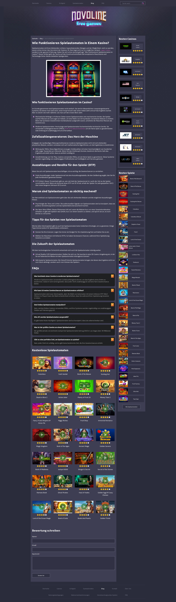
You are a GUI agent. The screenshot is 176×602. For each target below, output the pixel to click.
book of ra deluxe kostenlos (75, 129)
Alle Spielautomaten (131, 407)
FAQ (103, 3)
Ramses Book (42, 493)
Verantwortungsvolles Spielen (107, 595)
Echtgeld (62, 3)
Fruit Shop (84, 420)
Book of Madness (41, 469)
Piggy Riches (63, 420)
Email (34, 545)
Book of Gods (63, 518)
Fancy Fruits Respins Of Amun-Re (42, 421)
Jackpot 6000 (63, 469)
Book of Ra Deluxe (84, 374)
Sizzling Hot (105, 374)
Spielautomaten (78, 3)
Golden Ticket (105, 518)
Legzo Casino (105, 50)
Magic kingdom (41, 446)
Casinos (48, 3)
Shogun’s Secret (84, 469)
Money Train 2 (105, 397)
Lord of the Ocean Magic (42, 518)
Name (34, 536)
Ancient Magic (84, 446)
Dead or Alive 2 (41, 397)
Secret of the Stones (105, 469)
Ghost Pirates (63, 493)
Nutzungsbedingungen (55, 595)
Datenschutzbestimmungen (80, 595)
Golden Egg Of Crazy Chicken (105, 494)
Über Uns (128, 588)
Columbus (41, 374)
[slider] (42, 371)
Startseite (35, 3)
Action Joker (63, 397)
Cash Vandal (62, 374)
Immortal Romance (105, 420)
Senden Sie (41, 575)
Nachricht (36, 554)
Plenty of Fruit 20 (84, 397)
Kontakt (114, 588)
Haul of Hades (84, 493)
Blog (92, 3)
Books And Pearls (84, 518)
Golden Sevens (105, 446)
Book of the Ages (63, 446)
